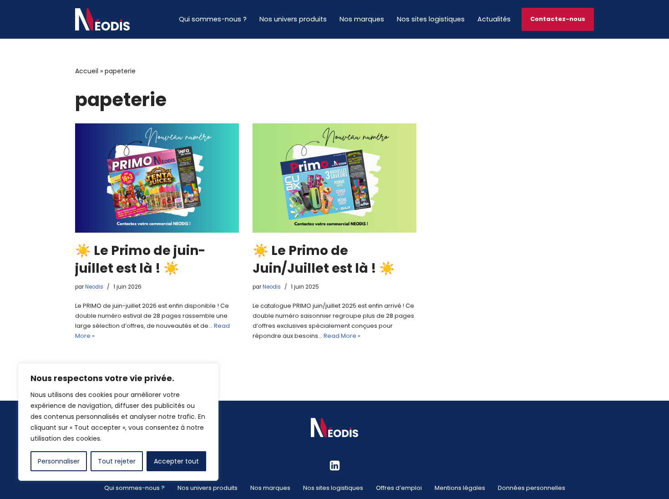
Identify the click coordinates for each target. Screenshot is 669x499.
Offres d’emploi (399, 488)
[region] (118, 422)
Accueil (86, 71)
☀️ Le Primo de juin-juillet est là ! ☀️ (140, 259)
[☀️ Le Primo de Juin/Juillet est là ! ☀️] (334, 178)
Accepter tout (176, 461)
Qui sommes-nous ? (213, 19)
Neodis (94, 286)
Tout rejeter (117, 461)
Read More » (342, 335)
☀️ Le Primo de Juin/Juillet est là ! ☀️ (324, 259)
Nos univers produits (293, 19)
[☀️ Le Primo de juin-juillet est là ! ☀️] (157, 178)
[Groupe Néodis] (102, 19)
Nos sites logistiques (431, 19)
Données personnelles (531, 488)
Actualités (494, 19)
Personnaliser (59, 461)
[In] (334, 465)
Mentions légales (460, 488)
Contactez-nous (557, 19)
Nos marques (362, 19)
